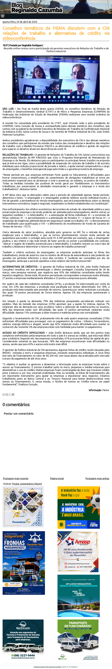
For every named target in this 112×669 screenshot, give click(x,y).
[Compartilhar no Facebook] (13, 394)
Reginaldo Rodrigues (32, 45)
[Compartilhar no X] (10, 394)
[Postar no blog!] (6, 394)
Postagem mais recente (15, 478)
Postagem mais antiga (97, 478)
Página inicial (57, 478)
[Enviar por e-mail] (3, 394)
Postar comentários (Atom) (27, 483)
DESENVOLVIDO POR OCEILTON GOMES (47, 667)
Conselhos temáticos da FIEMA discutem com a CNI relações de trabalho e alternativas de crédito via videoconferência (56, 33)
